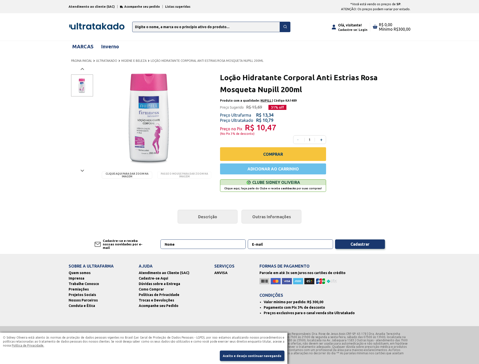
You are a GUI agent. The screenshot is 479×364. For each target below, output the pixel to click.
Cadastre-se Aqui (153, 278)
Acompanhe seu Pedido (158, 306)
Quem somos (80, 273)
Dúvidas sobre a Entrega (159, 284)
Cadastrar (360, 244)
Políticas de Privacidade (159, 295)
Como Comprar (151, 289)
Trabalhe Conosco (84, 284)
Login (363, 29)
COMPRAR (273, 154)
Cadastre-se (347, 29)
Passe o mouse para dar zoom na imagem (184, 175)
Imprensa (76, 278)
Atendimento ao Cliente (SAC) (164, 273)
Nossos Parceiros (83, 300)
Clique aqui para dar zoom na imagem (127, 175)
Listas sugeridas (177, 6)
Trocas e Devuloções (156, 300)
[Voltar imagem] (82, 69)
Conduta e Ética (82, 306)
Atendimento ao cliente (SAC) (92, 6)
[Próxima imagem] (82, 170)
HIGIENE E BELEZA (134, 60)
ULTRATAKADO (106, 60)
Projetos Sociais (82, 295)
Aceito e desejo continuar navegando (252, 356)
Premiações (79, 289)
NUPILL (265, 100)
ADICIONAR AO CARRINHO (273, 169)
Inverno (110, 46)
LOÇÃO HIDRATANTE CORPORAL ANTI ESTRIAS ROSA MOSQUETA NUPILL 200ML (207, 60)
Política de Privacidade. (28, 345)
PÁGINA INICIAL (81, 60)
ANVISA (221, 273)
